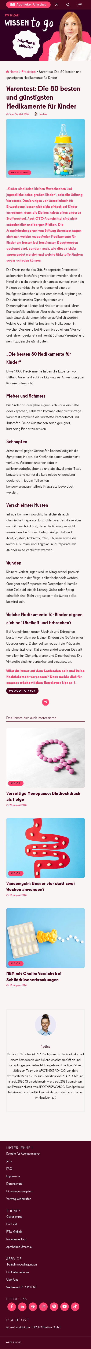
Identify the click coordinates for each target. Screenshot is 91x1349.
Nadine (43, 114)
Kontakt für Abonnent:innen (23, 1153)
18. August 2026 (17, 895)
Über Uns (12, 1279)
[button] (45, 35)
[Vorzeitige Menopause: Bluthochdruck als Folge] (45, 786)
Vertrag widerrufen (18, 1199)
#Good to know (22, 691)
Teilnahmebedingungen (21, 1264)
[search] (68, 4)
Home (14, 72)
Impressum (13, 1176)
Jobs (9, 1161)
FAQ (9, 1169)
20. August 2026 (17, 805)
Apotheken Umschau (31, 4)
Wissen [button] (15, 783)
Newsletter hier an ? (59, 683)
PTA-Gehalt (14, 1231)
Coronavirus (14, 1216)
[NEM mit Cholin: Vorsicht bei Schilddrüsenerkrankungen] (45, 966)
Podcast (11, 1224)
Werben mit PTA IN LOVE (21, 1287)
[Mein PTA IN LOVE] (56, 4)
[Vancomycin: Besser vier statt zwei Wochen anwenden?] (45, 876)
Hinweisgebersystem (19, 1191)
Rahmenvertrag (16, 1239)
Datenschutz (14, 1184)
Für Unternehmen (17, 1272)
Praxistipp (29, 72)
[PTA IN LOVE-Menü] (79, 4)
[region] (45, 35)
